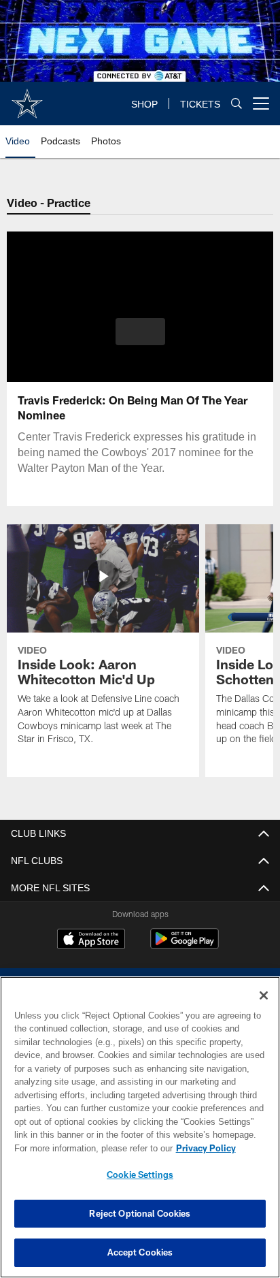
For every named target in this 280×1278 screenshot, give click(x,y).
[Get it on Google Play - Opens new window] (184, 945)
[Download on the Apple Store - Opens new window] (91, 940)
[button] (140, 339)
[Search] (236, 104)
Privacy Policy (89, 1148)
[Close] (264, 995)
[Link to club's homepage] (27, 98)
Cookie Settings (140, 1174)
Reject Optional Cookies (139, 1213)
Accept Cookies (140, 1252)
